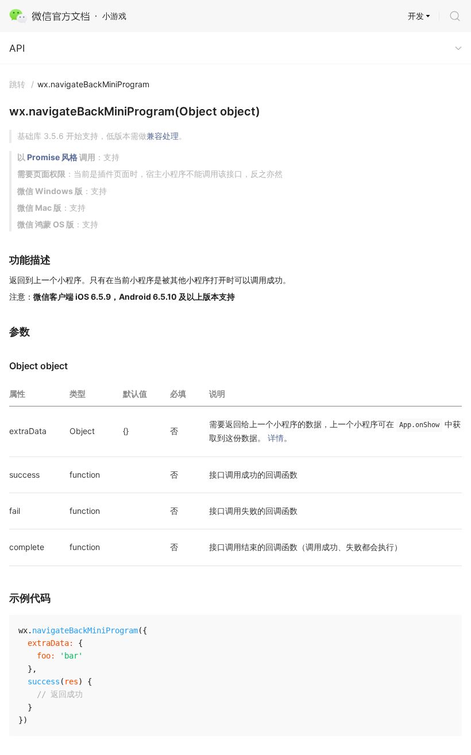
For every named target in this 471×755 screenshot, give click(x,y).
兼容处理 (162, 136)
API (17, 48)
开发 (416, 16)
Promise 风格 (52, 157)
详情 (276, 438)
